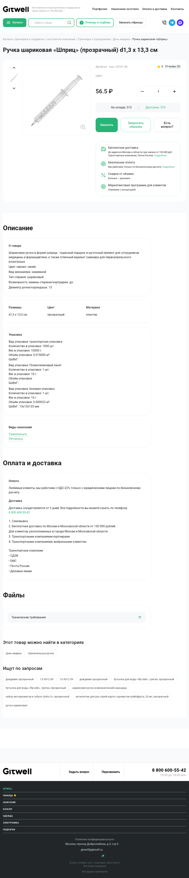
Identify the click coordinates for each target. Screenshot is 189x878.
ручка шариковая (16, 705)
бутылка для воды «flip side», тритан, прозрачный (144, 679)
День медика (14, 653)
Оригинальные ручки (41, 653)
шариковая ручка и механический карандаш (99, 687)
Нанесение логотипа (125, 9)
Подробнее (160, 155)
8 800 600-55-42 (19, 512)
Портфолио (99, 9)
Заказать (106, 125)
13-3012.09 (46, 679)
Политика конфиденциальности (94, 839)
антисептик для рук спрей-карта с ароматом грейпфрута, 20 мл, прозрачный (122, 696)
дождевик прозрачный (20, 679)
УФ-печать (16, 439)
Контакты (177, 9)
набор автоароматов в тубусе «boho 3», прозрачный (37, 696)
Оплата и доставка (154, 9)
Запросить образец (136, 124)
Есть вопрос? (167, 124)
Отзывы (173, 66)
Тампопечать (18, 434)
